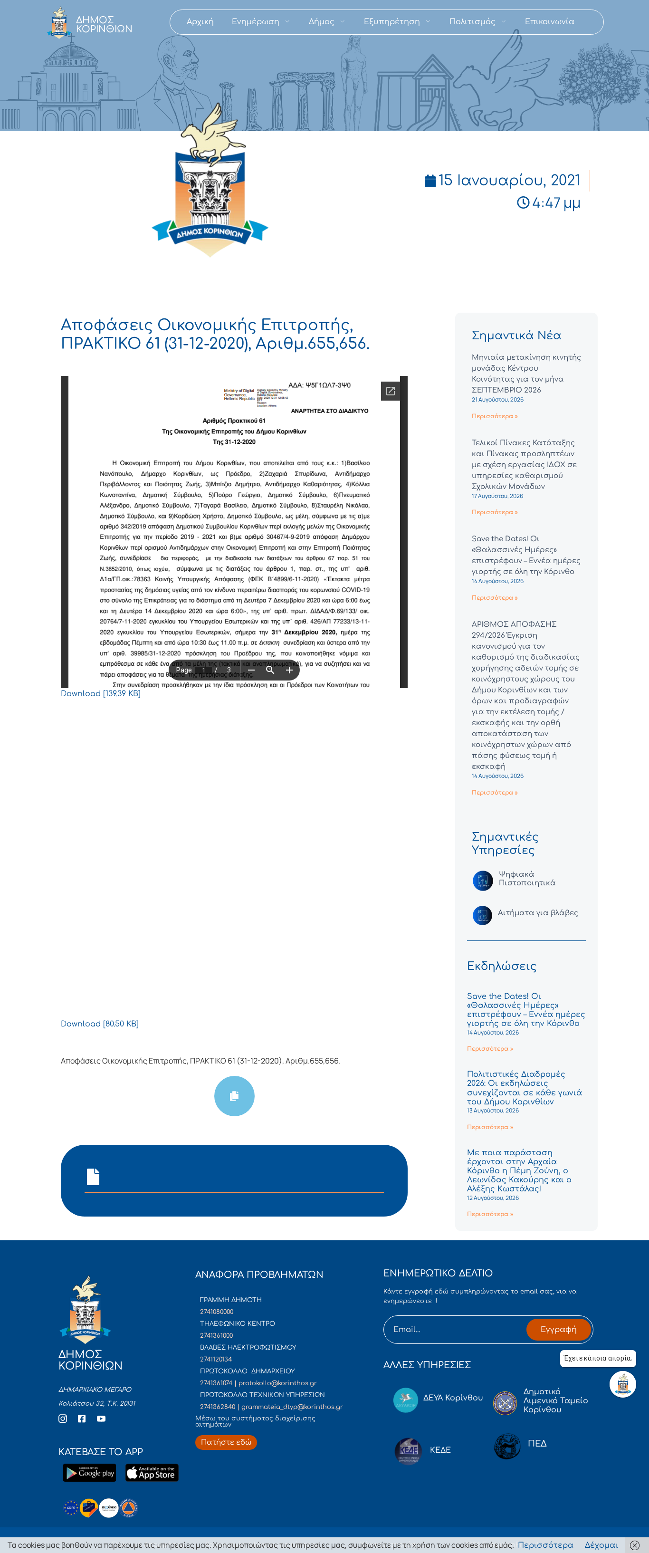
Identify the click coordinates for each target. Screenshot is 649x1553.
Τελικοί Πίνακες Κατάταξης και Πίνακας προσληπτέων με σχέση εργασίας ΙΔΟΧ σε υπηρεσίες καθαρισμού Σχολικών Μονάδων (524, 465)
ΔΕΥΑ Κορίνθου (453, 1398)
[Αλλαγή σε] (592, 22)
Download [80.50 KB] (100, 1024)
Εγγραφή (559, 1329)
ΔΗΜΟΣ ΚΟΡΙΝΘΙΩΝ (104, 24)
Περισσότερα (545, 1545)
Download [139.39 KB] (101, 694)
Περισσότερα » (495, 416)
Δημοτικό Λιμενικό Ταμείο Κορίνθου (556, 1401)
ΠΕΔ (537, 1443)
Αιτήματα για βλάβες (538, 913)
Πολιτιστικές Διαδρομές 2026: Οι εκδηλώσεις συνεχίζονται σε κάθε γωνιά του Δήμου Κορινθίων (524, 1088)
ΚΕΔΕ (440, 1450)
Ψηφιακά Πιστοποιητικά (527, 879)
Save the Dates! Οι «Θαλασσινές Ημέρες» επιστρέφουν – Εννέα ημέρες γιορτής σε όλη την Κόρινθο (526, 1010)
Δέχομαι (601, 1545)
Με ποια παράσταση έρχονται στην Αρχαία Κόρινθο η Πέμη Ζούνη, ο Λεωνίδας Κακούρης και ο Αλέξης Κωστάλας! (519, 1171)
